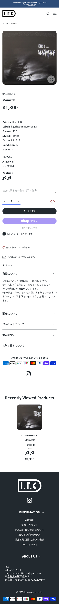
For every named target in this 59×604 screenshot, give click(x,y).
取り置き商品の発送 (30, 534)
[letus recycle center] (9, 13)
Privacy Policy (29, 544)
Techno (15, 135)
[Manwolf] (29, 417)
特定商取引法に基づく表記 (29, 539)
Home (5, 23)
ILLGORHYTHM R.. (29, 435)
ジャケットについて (13, 324)
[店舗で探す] (48, 13)
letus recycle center (33, 592)
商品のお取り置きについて (29, 529)
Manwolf (29, 439)
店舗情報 (29, 520)
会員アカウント (29, 524)
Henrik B (17, 122)
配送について (9, 313)
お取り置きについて (13, 345)
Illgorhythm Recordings (23, 126)
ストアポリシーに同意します (19, 233)
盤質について (9, 334)
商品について (9, 273)
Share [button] (8, 265)
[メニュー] (54, 13)
